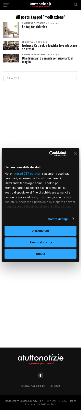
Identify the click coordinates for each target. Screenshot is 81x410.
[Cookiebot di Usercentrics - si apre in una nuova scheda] (50, 153)
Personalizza (38, 242)
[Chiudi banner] (75, 153)
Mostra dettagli (58, 219)
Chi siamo (55, 386)
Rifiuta (40, 253)
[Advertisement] (40, 127)
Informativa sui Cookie (33, 386)
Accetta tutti (40, 230)
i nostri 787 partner (26, 173)
